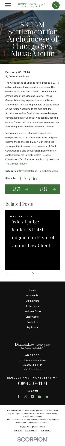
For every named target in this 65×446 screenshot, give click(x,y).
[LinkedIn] (46, 396)
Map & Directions (32, 369)
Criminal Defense (28, 171)
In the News (32, 306)
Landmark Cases (32, 311)
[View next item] (33, 273)
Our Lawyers (32, 300)
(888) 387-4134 (32, 383)
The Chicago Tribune (16, 163)
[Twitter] (25, 396)
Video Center (32, 316)
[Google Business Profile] (39, 396)
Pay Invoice (32, 327)
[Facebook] (18, 396)
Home (32, 290)
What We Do (32, 295)
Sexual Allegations (48, 171)
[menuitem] (18, 430)
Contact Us (32, 322)
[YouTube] (32, 396)
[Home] (31, 5)
